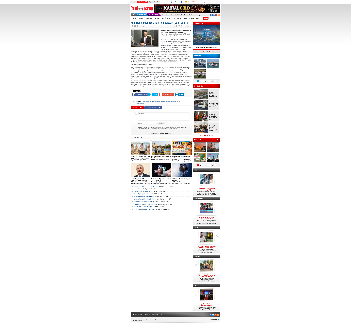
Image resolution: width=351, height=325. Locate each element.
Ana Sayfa (133, 2)
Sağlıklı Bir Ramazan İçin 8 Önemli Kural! (144, 199)
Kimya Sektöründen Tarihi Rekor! (206, 47)
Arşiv (150, 2)
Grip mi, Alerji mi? (138, 189)
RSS (161, 314)
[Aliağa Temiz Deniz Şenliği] (213, 63)
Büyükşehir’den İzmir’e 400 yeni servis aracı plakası (213, 106)
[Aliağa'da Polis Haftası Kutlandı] (213, 157)
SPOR (196, 227)
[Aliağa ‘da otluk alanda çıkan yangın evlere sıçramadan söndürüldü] (200, 147)
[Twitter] (135, 26)
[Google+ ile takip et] (216, 15)
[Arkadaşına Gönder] (179, 26)
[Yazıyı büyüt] (189, 26)
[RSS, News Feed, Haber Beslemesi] (219, 15)
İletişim (146, 314)
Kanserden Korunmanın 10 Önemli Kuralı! (144, 196)
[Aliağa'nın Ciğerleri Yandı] (213, 147)
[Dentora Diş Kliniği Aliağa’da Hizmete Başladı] (200, 63)
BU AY (201, 135)
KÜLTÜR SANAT (199, 199)
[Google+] (137, 26)
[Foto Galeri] (142, 14)
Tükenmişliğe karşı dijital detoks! (142, 194)
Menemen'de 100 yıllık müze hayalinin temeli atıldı (179, 15)
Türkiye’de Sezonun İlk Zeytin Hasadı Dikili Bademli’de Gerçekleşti (213, 117)
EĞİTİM (197, 285)
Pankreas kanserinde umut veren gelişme (144, 186)
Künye (141, 314)
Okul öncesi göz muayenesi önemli (143, 201)
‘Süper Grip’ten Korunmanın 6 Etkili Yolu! (144, 209)
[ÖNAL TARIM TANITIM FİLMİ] (200, 157)
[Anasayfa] (133, 14)
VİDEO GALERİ (197, 139)
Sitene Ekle (156, 2)
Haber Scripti (213, 319)
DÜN (212, 135)
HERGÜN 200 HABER (142, 2)
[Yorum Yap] (176, 26)
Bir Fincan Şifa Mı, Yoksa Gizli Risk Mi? (143, 206)
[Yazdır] (181, 26)
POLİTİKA (197, 256)
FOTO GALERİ (197, 56)
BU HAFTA (207, 135)
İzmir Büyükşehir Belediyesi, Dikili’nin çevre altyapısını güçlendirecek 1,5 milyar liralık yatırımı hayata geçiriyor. (206, 191)
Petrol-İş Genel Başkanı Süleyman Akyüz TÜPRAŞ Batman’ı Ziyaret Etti (213, 128)
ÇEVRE (196, 170)
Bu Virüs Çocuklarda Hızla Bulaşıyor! (143, 191)
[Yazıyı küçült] (185, 26)
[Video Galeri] (154, 14)
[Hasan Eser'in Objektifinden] (200, 74)
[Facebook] (132, 26)
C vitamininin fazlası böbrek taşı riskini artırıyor (145, 204)
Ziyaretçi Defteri (154, 314)
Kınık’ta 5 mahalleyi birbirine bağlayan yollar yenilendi (213, 94)
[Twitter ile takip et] (214, 15)
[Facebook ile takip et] (211, 15)
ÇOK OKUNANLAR (198, 86)
